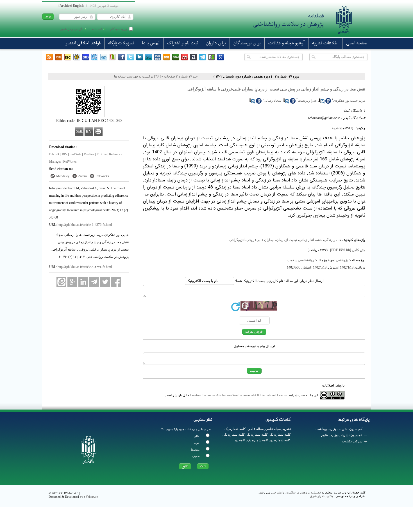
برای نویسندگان (247, 43)
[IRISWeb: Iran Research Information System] (103, 57)
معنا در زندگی (333, 240)
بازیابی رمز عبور (71, 29)
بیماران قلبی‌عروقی (260, 240)
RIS (64, 154)
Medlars (88, 154)
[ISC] (67, 57)
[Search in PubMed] (321, 102)
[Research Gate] (211, 57)
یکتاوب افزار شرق (321, 496)
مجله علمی (273, 429)
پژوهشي (342, 260)
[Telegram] (202, 57)
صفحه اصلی (356, 43)
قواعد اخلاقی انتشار (83, 43)
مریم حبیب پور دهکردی (349, 101)
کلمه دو (240, 440)
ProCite (102, 154)
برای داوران (216, 43)
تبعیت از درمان (286, 240)
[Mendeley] (184, 57)
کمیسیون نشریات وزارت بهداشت (339, 429)
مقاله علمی (256, 429)
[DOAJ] (175, 57)
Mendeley (62, 176)
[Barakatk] (94, 57)
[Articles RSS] (49, 57)
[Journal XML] (58, 57)
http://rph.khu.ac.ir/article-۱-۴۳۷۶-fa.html (85, 267)
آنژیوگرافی (236, 240)
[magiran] (112, 57)
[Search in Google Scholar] (328, 102)
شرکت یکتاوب (352, 441)
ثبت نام (97, 29)
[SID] (85, 57)
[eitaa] (61, 282)
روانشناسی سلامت (300, 260)
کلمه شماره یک (235, 429)
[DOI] (166, 57)
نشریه (286, 429)
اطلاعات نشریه (325, 43)
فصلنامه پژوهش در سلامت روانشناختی (296, 492)
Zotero (82, 176)
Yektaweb (92, 496)
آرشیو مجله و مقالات (286, 43)
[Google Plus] (72, 282)
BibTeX (54, 154)
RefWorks (70, 161)
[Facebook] (121, 57)
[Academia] (193, 57)
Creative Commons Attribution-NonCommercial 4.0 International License (238, 395)
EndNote (75, 154)
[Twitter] (130, 57)
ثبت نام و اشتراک (182, 43)
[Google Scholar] (220, 57)
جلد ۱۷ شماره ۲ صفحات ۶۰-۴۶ (176, 76)
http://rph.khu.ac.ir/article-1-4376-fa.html (85, 225)
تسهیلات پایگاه (121, 43)
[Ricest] (76, 57)
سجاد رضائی (273, 101)
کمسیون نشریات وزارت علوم (341, 435)
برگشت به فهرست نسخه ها (133, 76)
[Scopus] (148, 57)
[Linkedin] (139, 57)
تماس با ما (151, 43)
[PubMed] (157, 57)
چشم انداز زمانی (310, 240)
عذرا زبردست (307, 101)
